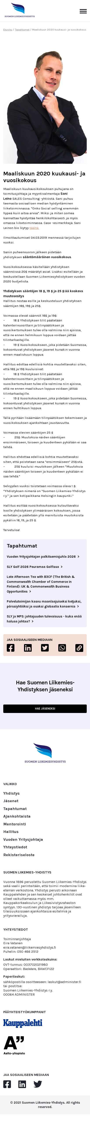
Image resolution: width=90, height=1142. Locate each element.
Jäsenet (10, 801)
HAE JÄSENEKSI (45, 708)
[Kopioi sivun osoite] (79, 648)
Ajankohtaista (17, 816)
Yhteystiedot (15, 847)
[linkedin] (22, 1084)
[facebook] (7, 1084)
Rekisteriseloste (19, 855)
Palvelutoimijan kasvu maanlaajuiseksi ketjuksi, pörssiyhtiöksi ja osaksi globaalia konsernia (44, 603)
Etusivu (7, 29)
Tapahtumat (22, 29)
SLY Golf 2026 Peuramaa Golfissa (33, 567)
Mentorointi (14, 824)
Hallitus (11, 832)
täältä (33, 228)
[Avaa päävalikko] (83, 11)
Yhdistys (11, 793)
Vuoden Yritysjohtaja (23, 839)
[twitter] (37, 1084)
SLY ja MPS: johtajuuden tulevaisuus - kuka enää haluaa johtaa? (44, 618)
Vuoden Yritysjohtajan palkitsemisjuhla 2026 (41, 557)
